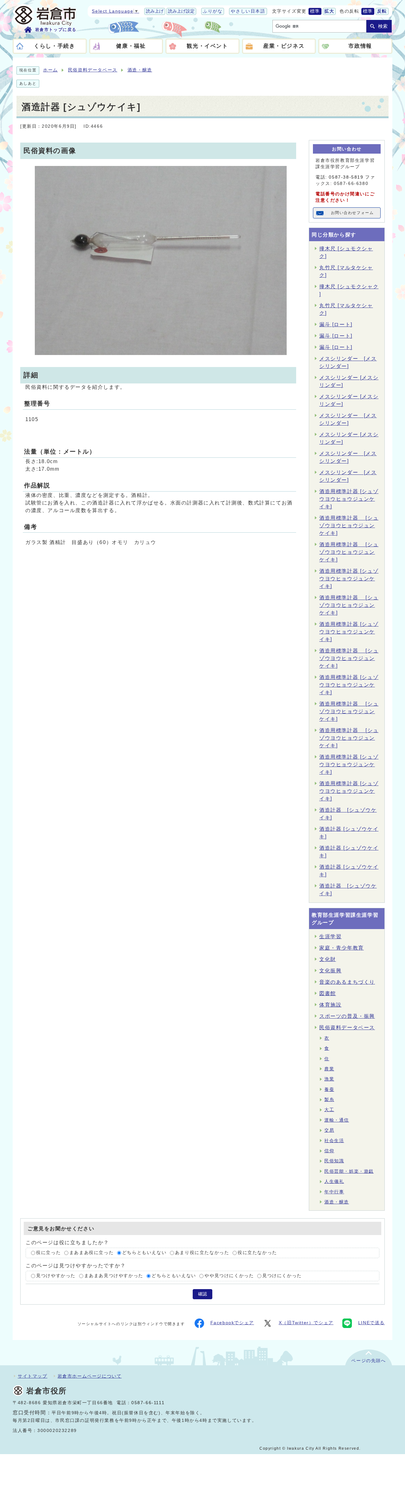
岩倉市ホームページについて (90, 1376)
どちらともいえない (144, 1253)
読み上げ (155, 11)
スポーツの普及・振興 (347, 1016)
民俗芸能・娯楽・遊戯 (349, 1171)
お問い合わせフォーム (352, 213)
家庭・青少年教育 (341, 948)
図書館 (327, 993)
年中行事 (334, 1192)
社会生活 (334, 1140)
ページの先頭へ (368, 1360)
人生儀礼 (334, 1181)
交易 (329, 1130)
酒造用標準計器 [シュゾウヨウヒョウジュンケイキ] (348, 499)
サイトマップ (32, 1376)
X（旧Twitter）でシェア (306, 1322)
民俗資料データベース (92, 70)
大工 (329, 1109)
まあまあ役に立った (91, 1253)
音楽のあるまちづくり (347, 982)
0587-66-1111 (148, 1402)
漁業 (329, 1079)
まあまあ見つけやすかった (113, 1275)
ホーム (50, 70)
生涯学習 (330, 936)
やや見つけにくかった (229, 1275)
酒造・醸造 (140, 70)
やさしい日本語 (248, 11)
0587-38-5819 (346, 177)
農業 (329, 1069)
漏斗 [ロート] (335, 324)
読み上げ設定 (181, 11)
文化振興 (330, 970)
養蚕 (329, 1089)
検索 (383, 26)
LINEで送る (371, 1322)
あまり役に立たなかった (202, 1253)
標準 (315, 11)
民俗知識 (334, 1161)
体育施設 (330, 1004)
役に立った (48, 1253)
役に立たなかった (257, 1253)
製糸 (329, 1099)
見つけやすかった (56, 1275)
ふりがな (212, 11)
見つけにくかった (282, 1275)
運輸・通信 (336, 1120)
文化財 (327, 959)
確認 (202, 1294)
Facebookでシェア (232, 1322)
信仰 (329, 1150)
